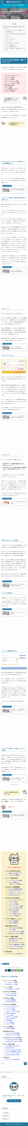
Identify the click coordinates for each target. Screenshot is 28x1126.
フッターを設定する (9, 44)
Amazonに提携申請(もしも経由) (17, 944)
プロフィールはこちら (14, 1100)
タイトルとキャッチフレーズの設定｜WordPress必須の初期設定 (17, 190)
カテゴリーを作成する (14, 915)
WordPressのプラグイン (15, 895)
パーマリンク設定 (13, 902)
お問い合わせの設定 (14, 909)
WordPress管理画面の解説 (15, 889)
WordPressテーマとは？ (15, 891)
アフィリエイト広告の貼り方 (16, 953)
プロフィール (8, 37)
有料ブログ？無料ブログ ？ (15, 873)
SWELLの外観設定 (13, 922)
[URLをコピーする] (22, 970)
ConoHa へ (14, 6)
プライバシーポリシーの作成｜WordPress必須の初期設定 (17, 417)
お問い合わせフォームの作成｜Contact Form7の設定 (17, 585)
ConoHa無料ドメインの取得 (12, 989)
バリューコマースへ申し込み (16, 946)
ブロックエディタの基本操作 (16, 928)
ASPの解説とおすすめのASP (16, 938)
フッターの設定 (9, 1015)
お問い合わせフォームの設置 (12, 42)
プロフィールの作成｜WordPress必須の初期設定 (16, 347)
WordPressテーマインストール (16, 893)
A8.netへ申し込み (13, 940)
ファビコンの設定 (10, 1018)
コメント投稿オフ (10, 1022)
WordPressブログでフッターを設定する (17, 613)
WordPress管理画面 (11, 1000)
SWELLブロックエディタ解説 (16, 933)
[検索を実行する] (25, 1063)
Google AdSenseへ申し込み (16, 948)
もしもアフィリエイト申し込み (16, 942)
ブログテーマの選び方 (14, 875)
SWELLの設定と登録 (11, 995)
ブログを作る (6, 963)
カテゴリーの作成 (10, 1023)
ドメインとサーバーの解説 (15, 880)
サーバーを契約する (14, 882)
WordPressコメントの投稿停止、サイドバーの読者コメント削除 (17, 711)
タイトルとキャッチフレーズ (16, 900)
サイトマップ (8, 41)
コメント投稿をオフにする (15, 913)
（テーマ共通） (12, 929)
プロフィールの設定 (14, 904)
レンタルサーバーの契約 (12, 982)
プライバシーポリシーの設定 (16, 906)
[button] (6, 970)
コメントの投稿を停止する (11, 46)
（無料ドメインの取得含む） (16, 884)
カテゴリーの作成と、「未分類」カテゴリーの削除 (17, 778)
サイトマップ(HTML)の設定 (15, 908)
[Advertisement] (14, 143)
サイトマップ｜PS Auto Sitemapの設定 (17, 502)
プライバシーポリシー (10, 39)
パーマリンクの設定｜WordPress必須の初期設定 (16, 271)
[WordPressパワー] (14, 2)
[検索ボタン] (26, 2)
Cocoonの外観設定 (13, 921)
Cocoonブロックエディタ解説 (16, 931)
